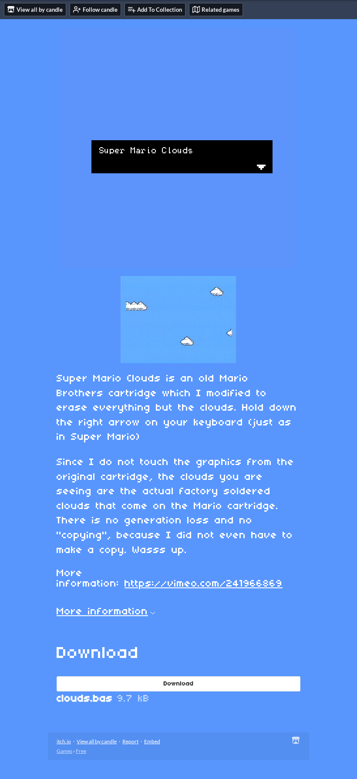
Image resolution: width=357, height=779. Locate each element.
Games (64, 751)
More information (102, 612)
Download (179, 684)
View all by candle (97, 741)
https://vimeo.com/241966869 (204, 584)
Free (81, 751)
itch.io (64, 741)
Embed (152, 741)
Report (130, 741)
